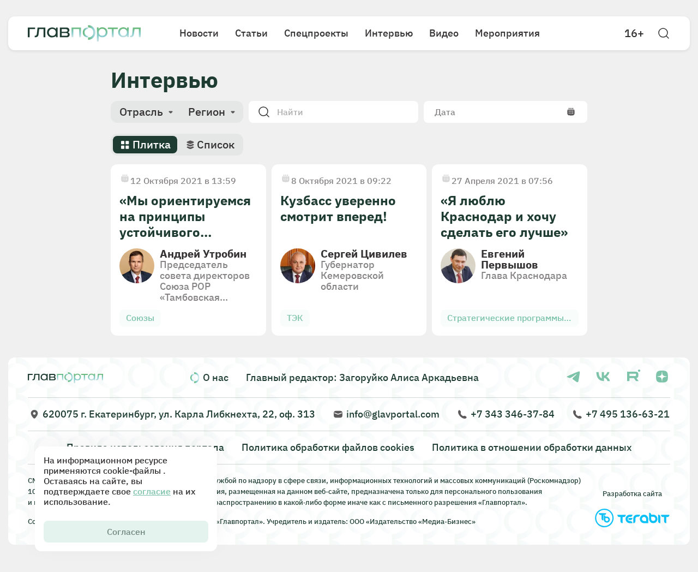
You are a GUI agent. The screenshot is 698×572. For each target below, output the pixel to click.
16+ (634, 33)
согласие (152, 491)
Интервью (389, 33)
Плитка (152, 144)
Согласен (126, 531)
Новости (199, 33)
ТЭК (295, 317)
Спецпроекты (316, 33)
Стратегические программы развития (505, 319)
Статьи (251, 33)
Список (215, 144)
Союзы (140, 317)
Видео (444, 33)
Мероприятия (507, 33)
